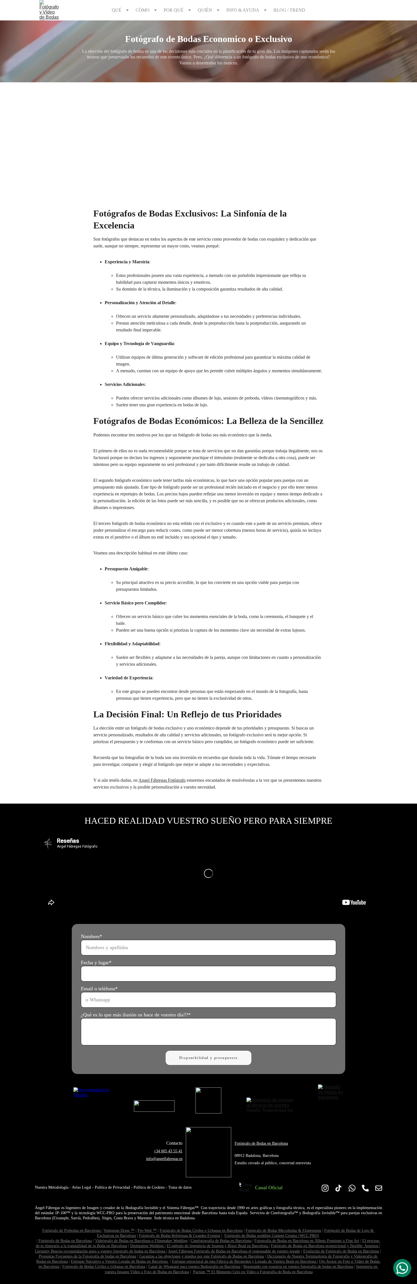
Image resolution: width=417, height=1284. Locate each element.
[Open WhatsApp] (402, 1268)
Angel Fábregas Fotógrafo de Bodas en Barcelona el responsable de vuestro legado (234, 1251)
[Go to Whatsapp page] (352, 1187)
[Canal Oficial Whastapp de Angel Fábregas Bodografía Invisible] (245, 1187)
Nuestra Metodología (51, 1187)
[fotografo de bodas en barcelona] (331, 1097)
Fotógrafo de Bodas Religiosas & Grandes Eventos (179, 1235)
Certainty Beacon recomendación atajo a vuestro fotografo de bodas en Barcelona (100, 1251)
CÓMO (142, 10)
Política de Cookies (149, 1187)
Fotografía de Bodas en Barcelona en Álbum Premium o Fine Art (306, 1241)
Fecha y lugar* (96, 962)
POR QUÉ (174, 10)
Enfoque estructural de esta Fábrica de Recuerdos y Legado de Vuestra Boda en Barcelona (244, 1261)
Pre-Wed (145, 1230)
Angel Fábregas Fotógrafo (162, 780)
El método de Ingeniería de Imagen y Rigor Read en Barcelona (217, 1246)
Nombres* (91, 936)
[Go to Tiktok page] (338, 1187)
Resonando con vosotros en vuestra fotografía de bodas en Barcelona (298, 1266)
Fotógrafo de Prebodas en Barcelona (71, 1230)
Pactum (199, 1272)
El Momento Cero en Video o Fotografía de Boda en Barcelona (262, 1272)
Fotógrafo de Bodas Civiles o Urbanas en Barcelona (201, 1230)
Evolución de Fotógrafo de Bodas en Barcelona (341, 1251)
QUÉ (116, 10)
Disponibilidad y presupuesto (208, 1058)
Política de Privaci (109, 1187)
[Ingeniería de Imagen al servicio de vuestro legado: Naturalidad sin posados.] (272, 1105)
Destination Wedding (147, 1246)
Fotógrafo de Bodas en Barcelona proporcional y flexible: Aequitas (324, 1246)
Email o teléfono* (99, 988)
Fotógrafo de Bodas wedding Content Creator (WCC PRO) (271, 1235)
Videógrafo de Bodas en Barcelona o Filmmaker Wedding (141, 1241)
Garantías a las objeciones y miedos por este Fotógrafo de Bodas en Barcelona (201, 1256)
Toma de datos (179, 1187)
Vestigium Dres (116, 1230)
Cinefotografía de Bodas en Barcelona (221, 1241)
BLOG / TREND (289, 10)
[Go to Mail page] (378, 1187)
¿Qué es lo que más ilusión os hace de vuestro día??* (136, 1015)
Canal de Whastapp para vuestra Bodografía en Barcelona (194, 1266)
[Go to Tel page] (365, 1187)
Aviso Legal (81, 1187)
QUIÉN (205, 10)
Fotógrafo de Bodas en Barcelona (261, 1143)
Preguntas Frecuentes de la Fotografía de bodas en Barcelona (87, 1256)
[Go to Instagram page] (325, 1187)
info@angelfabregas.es (164, 1159)
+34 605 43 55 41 (168, 1151)
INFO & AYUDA (242, 10)
